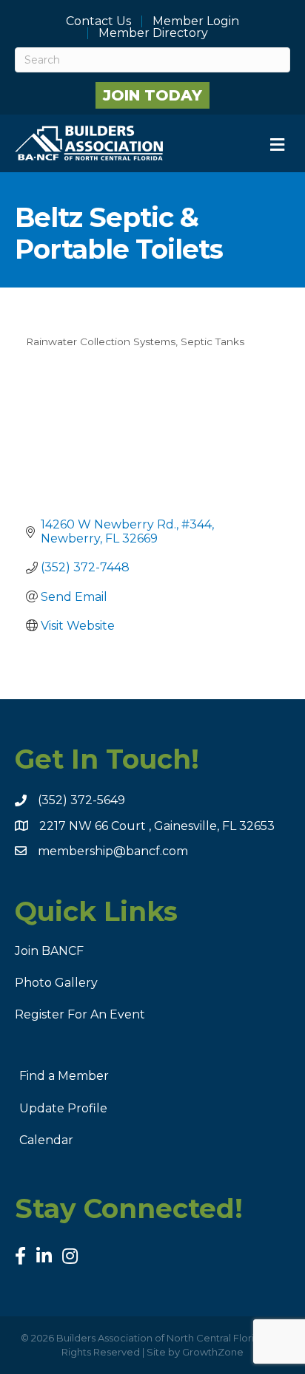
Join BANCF (49, 951)
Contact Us (98, 21)
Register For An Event (80, 1014)
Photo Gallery (56, 983)
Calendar (46, 1140)
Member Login (195, 21)
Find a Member (64, 1076)
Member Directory (153, 33)
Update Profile (63, 1108)
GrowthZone (213, 1352)
